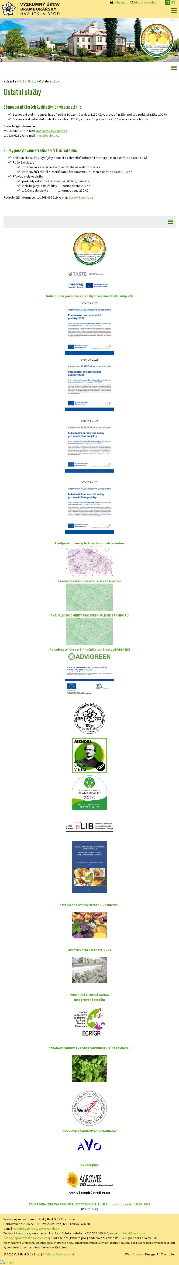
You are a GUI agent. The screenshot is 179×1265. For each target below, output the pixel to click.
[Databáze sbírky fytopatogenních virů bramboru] (89, 1068)
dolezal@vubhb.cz (132, 1233)
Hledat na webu (145, 2)
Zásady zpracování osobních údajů (27, 1238)
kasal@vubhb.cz (48, 135)
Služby (31, 81)
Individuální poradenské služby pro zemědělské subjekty (89, 296)
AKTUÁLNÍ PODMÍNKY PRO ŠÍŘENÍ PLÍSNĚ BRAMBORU (90, 615)
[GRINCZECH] (89, 925)
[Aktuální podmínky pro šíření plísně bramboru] (89, 631)
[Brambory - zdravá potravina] (156, 39)
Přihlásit (48, 1254)
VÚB (21, 81)
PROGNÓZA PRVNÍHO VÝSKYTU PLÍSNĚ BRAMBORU (89, 581)
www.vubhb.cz (49, 1228)
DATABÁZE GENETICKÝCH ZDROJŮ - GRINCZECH (89, 905)
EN (173, 2)
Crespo (138, 1254)
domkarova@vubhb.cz (51, 131)
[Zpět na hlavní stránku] (31, 9)
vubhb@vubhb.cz (25, 1228)
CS (168, 2)
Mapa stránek (65, 1254)
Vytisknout (121, 2)
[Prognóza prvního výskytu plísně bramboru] (89, 597)
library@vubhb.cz (81, 197)
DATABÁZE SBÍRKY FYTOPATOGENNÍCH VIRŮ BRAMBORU (89, 1048)
